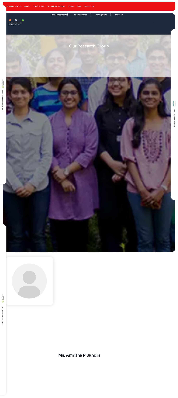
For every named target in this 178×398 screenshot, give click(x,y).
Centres (151, 22)
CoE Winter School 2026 (2, 100)
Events (71, 6)
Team (37, 22)
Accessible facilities (56, 6)
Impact (164, 22)
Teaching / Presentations (92, 22)
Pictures (123, 22)
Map (79, 6)
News (111, 22)
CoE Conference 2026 (2, 316)
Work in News (107, 15)
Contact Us (89, 6)
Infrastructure (69, 22)
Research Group (14, 6)
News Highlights (88, 15)
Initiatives (137, 22)
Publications (38, 6)
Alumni (27, 6)
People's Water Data (174, 118)
